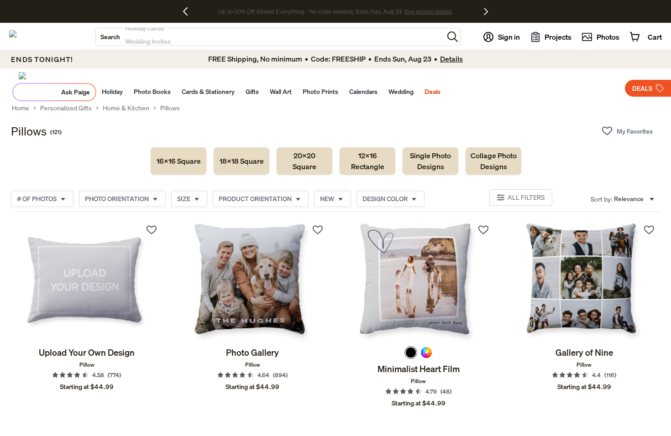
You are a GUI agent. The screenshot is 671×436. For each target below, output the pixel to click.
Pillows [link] (170, 108)
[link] (178, 161)
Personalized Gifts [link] (66, 108)
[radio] (410, 352)
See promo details (407, 11)
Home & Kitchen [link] (126, 108)
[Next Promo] (486, 11)
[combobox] (270, 37)
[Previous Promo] (188, 11)
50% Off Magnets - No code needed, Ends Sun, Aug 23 (310, 11)
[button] (453, 37)
